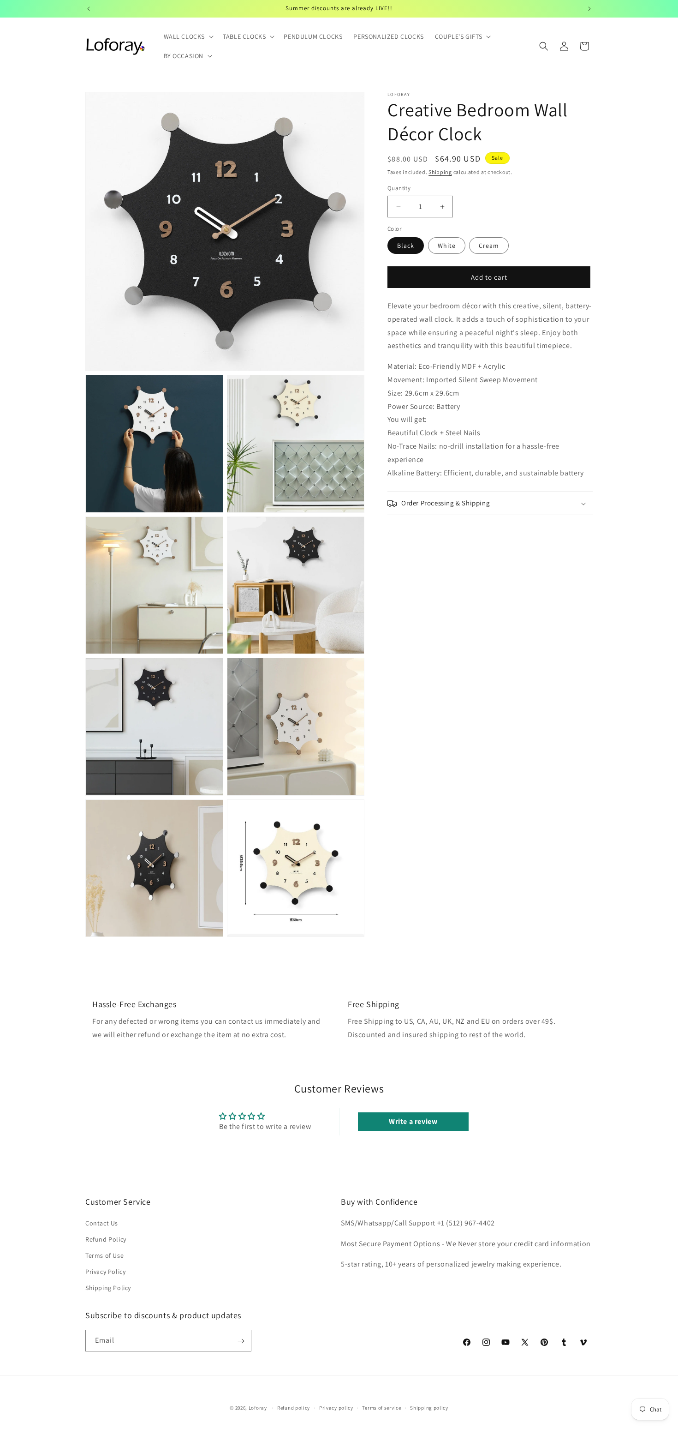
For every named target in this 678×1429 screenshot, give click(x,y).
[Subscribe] (241, 1341)
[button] (188, 36)
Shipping (440, 171)
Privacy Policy (105, 1271)
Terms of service (381, 1407)
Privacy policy (336, 1407)
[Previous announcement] (88, 9)
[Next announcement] (589, 9)
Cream (489, 246)
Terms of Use (104, 1255)
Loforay (258, 1408)
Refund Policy (105, 1239)
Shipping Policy (108, 1288)
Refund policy (293, 1407)
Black (405, 246)
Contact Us (101, 1223)
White (447, 246)
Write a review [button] (413, 1121)
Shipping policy (429, 1407)
